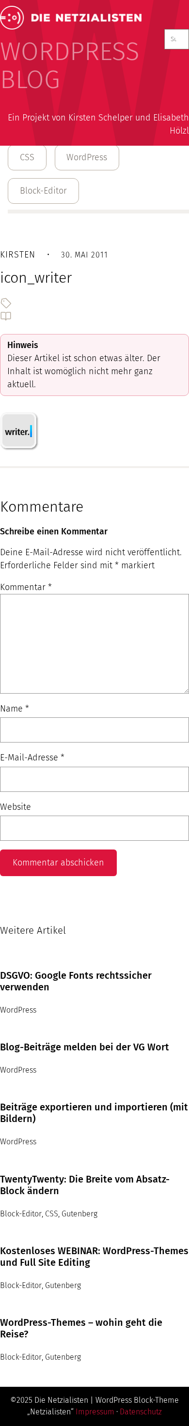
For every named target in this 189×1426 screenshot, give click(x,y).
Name (14, 708)
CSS (27, 157)
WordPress (86, 157)
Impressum (95, 1411)
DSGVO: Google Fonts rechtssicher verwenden (76, 981)
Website (15, 807)
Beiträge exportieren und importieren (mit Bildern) (94, 1112)
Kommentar (26, 587)
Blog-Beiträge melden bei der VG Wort (84, 1047)
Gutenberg (79, 1213)
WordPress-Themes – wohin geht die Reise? (81, 1328)
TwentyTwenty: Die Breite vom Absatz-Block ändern (85, 1185)
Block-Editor (43, 190)
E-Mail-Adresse (32, 757)
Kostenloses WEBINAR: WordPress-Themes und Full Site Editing (94, 1256)
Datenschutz (141, 1411)
